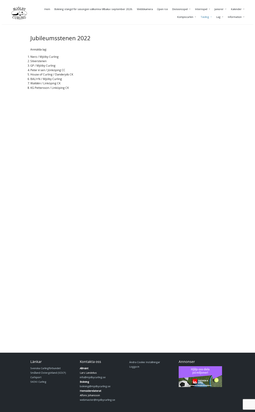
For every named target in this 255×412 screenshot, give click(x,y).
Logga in (134, 366)
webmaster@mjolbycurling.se (97, 399)
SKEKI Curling (38, 381)
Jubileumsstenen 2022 (60, 38)
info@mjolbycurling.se (93, 377)
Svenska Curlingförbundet (45, 368)
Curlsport (35, 377)
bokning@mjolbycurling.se (95, 386)
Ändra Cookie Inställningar (144, 362)
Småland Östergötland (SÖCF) (48, 372)
